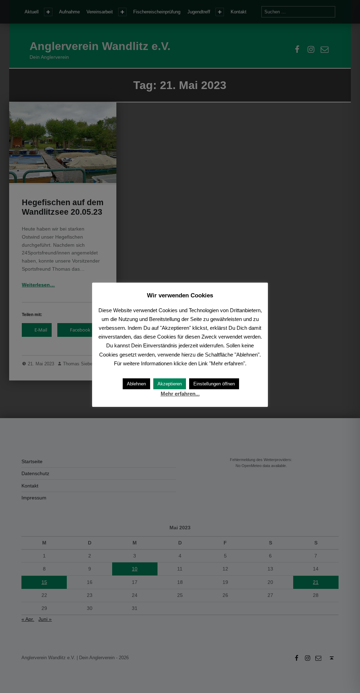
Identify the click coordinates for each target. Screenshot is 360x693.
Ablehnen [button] (136, 383)
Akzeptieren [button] (170, 383)
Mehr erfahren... (180, 394)
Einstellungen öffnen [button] (214, 383)
